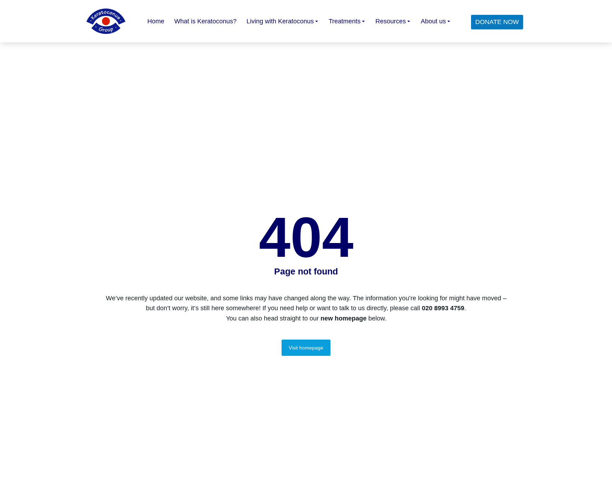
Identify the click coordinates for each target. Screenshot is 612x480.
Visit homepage (306, 348)
